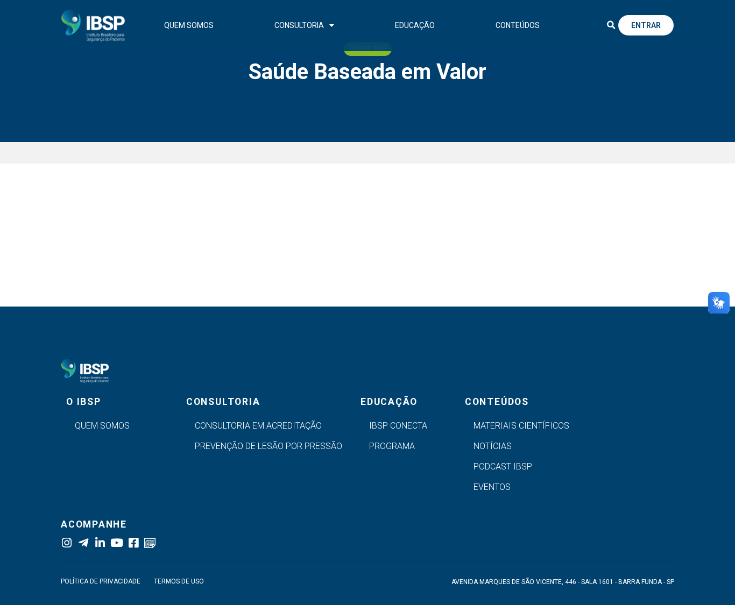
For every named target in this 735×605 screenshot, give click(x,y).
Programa (392, 446)
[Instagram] (66, 543)
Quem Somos (189, 25)
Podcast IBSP (502, 466)
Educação (415, 25)
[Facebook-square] (133, 543)
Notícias (492, 446)
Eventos (492, 487)
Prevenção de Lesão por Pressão (268, 446)
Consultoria (299, 25)
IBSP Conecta (398, 426)
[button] (610, 25)
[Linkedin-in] (99, 543)
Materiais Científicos (521, 426)
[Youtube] (116, 543)
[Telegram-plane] (83, 543)
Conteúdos (518, 25)
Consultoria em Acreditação (258, 426)
